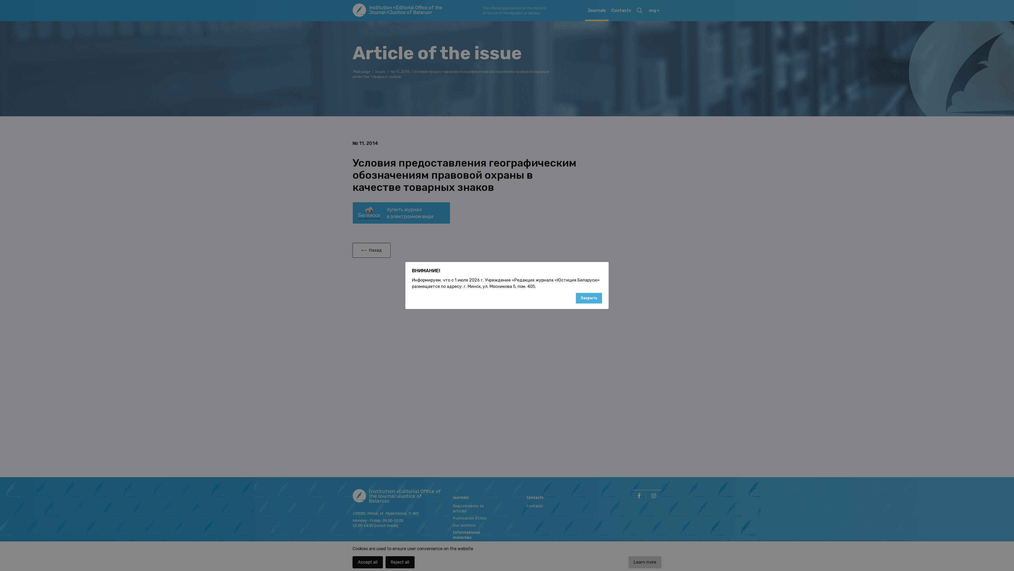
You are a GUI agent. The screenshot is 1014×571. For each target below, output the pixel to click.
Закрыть (589, 298)
